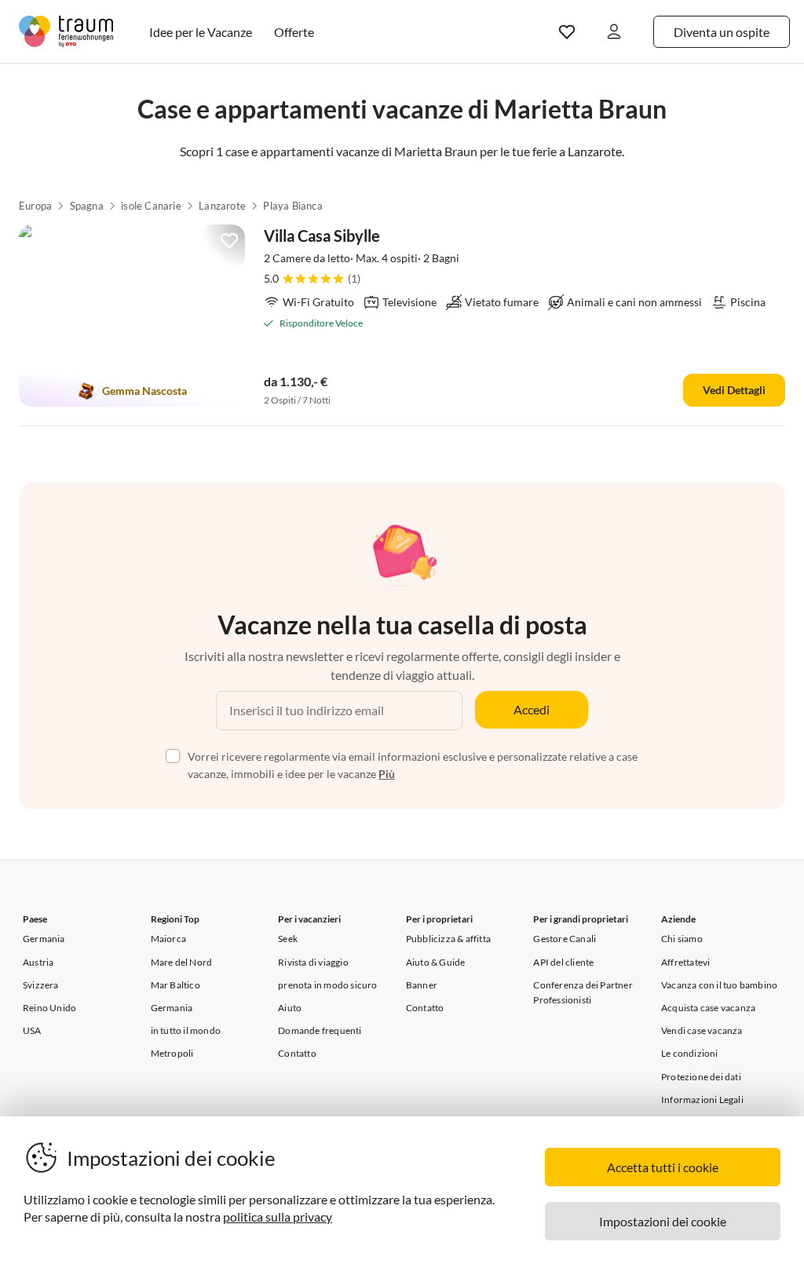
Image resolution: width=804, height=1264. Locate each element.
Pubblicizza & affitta (448, 938)
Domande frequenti (319, 1030)
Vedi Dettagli (734, 389)
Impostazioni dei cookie (662, 1221)
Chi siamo (682, 938)
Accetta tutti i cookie (662, 1167)
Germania (44, 938)
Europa (35, 205)
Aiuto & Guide (436, 962)
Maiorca (168, 938)
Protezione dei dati (701, 1077)
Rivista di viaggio (313, 962)
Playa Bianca (292, 205)
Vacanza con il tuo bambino (719, 985)
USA (32, 1030)
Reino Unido (49, 1008)
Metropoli (172, 1053)
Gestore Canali (564, 938)
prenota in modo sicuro (327, 985)
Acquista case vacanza (708, 1008)
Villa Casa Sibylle (322, 235)
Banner (421, 985)
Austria (38, 962)
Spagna (87, 205)
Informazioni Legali (702, 1099)
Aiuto (290, 1008)
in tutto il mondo (186, 1030)
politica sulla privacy (277, 1216)
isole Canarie (151, 205)
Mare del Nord (182, 962)
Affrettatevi (685, 962)
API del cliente (563, 962)
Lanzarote (222, 205)
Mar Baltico (175, 985)
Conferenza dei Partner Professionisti (582, 992)
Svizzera (41, 985)
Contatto (297, 1053)
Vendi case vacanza (702, 1030)
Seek (288, 938)
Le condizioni (689, 1053)
